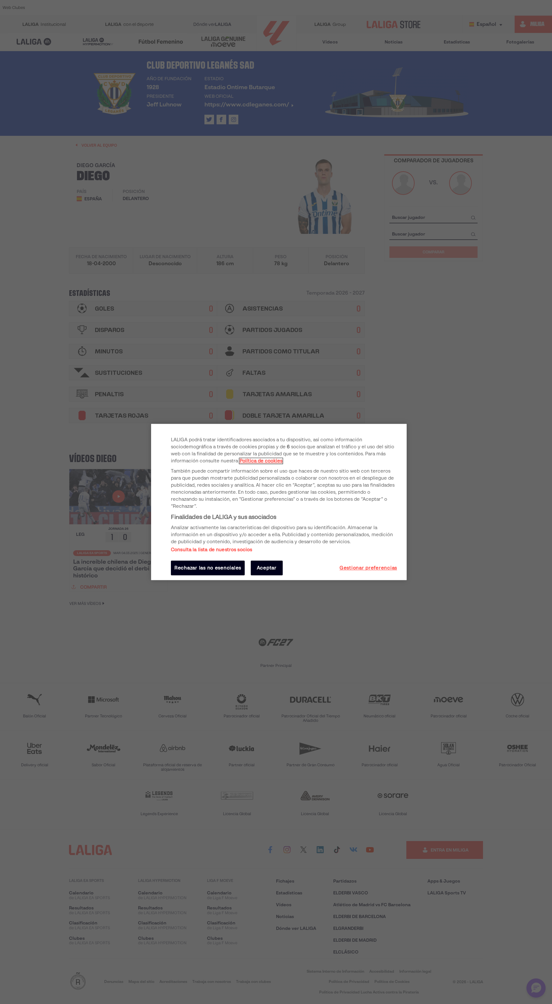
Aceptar (267, 567)
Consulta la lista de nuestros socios (211, 549)
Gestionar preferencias (368, 567)
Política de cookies (261, 460)
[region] (279, 502)
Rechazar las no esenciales (207, 567)
